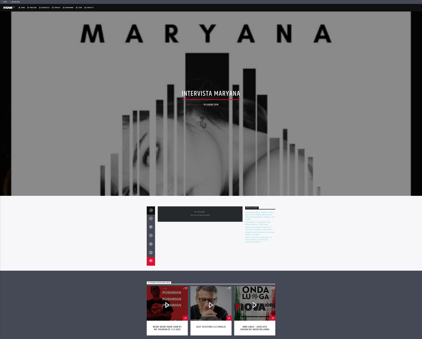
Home (23, 7)
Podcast (58, 7)
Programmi (69, 7)
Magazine (33, 7)
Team (80, 7)
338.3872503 (16, 2)
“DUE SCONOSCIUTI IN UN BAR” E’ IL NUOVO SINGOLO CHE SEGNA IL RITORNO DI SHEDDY (258, 249)
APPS (5, 2)
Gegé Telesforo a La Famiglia (211, 336)
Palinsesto (46, 7)
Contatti (90, 7)
